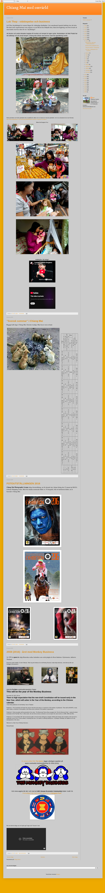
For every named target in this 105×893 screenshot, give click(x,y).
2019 (85, 78)
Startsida (43, 857)
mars (86, 55)
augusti (87, 64)
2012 (85, 31)
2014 (85, 35)
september (87, 66)
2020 (85, 80)
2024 (85, 88)
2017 (85, 74)
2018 (85, 76)
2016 (85, 39)
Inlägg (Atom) (17, 859)
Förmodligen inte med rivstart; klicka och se (42, 793)
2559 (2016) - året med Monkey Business (30, 652)
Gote (93, 97)
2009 (85, 25)
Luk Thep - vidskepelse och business (28, 21)
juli (86, 62)
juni (86, 60)
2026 (85, 91)
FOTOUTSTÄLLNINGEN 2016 (23, 483)
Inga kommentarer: (22, 853)
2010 (85, 27)
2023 (85, 86)
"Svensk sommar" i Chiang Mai (25, 321)
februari (87, 53)
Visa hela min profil (87, 108)
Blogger (58, 874)
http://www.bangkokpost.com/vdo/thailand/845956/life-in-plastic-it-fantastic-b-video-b (26, 119)
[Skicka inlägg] (26, 313)
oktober (87, 68)
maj (86, 58)
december (87, 72)
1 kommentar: (21, 313)
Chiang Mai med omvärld (27, 7)
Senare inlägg (10, 857)
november (87, 70)
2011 (85, 29)
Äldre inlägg (75, 857)
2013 (85, 33)
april (86, 56)
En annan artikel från (32, 761)
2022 (85, 84)
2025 (85, 90)
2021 (85, 82)
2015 (85, 37)
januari (87, 40)
